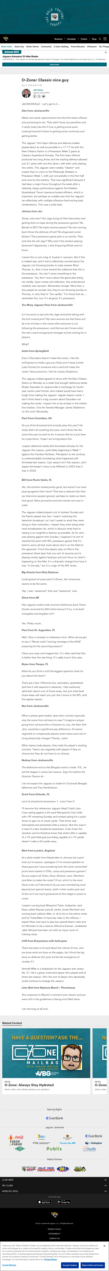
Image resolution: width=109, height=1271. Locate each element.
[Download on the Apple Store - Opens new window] (44, 1202)
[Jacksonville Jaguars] (54, 1215)
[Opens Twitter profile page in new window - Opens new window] (39, 96)
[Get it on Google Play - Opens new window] (64, 1203)
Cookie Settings (9, 1265)
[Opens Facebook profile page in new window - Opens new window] (34, 96)
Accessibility (54, 1234)
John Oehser (38, 90)
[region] (54, 1256)
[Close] (106, 52)
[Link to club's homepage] (5, 37)
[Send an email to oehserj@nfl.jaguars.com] (43, 96)
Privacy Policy (54, 1229)
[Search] (100, 39)
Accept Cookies (70, 1265)
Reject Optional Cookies (92, 1265)
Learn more (54, 64)
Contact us (54, 1238)
